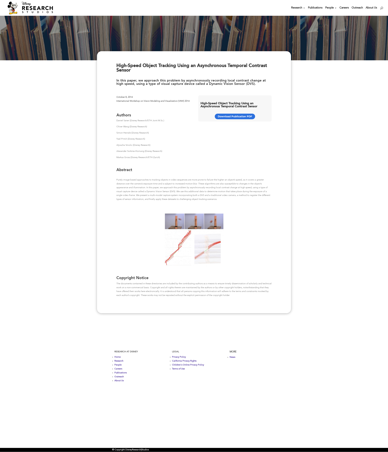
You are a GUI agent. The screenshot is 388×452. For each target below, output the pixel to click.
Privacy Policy (179, 357)
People (329, 8)
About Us (371, 8)
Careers (344, 8)
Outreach (357, 8)
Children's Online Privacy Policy (188, 365)
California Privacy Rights (184, 361)
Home (117, 357)
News (232, 357)
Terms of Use (178, 369)
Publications (315, 8)
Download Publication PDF (235, 116)
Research (296, 8)
